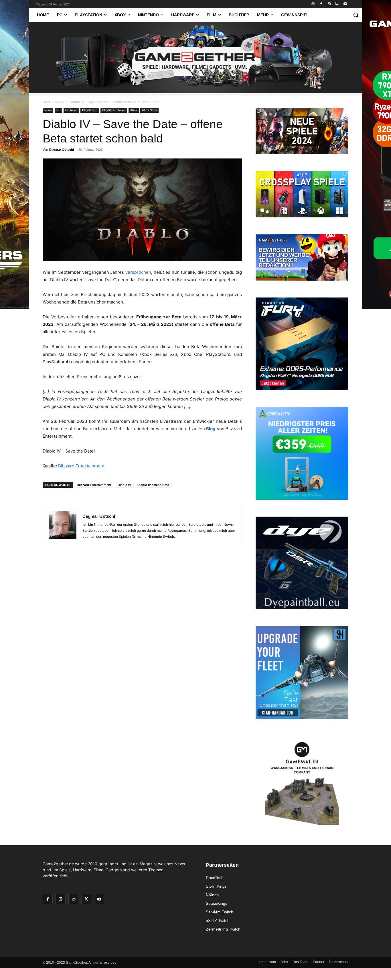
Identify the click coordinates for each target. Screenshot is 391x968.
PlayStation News (113, 110)
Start (46, 102)
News (59, 102)
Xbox (133, 110)
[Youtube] (345, 4)
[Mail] (73, 899)
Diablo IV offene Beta (153, 485)
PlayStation (89, 110)
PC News (71, 110)
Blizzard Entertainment (81, 466)
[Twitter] (86, 899)
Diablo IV (124, 485)
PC (58, 110)
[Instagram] (329, 4)
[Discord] (313, 4)
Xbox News (149, 110)
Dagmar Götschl (61, 149)
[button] (356, 15)
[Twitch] (337, 4)
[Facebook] (321, 4)
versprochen (138, 272)
